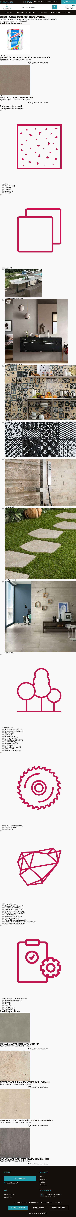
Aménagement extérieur (12, 729)
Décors (7, 421)
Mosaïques (8, 458)
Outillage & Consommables (11, 826)
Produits (42, 1182)
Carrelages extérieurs (12, 298)
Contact (68, 12)
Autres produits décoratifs (13, 731)
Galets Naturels (10, 742)
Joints (7, 1004)
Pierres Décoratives (11, 918)
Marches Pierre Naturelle (13, 909)
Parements (8, 507)
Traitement (8, 1009)
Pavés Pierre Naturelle (12, 916)
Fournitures (30, 12)
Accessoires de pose (12, 1000)
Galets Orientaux (10, 743)
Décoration (5, 728)
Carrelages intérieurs (11, 364)
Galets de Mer (9, 736)
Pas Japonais (9, 580)
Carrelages (9, 12)
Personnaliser (58, 1208)
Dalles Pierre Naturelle (12, 908)
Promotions (43, 1185)
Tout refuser (38, 1208)
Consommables (10, 827)
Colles (7, 1002)
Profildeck (8, 1007)
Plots (6, 1006)
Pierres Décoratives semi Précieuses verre (19, 922)
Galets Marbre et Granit (12, 740)
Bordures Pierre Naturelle (13, 906)
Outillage (8, 829)
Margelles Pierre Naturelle (13, 911)
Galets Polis (9, 745)
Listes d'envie (8, 1197)
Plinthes (7, 653)
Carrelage (5, 268)
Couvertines (9, 186)
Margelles (8, 191)
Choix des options (25, 60)
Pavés (7, 193)
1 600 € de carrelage (7, 2)
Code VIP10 (30, 1)
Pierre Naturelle (55, 12)
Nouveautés (43, 1179)
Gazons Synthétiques (12, 747)
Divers (7, 189)
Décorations (42, 12)
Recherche (54, 7)
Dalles (7, 188)
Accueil (42, 1176)
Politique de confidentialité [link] (38, 1213)
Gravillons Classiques (12, 750)
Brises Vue (8, 733)
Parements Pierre (10, 915)
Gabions (7, 735)
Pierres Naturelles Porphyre (14, 923)
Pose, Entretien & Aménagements (13, 998)
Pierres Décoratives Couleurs (14, 920)
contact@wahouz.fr (12, 1183)
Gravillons (8, 749)
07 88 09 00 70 (69, 2)
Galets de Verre (10, 738)
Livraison (20, 12)
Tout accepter (18, 1208)
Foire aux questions (9, 1194)
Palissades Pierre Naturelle (14, 913)
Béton (4, 184)
